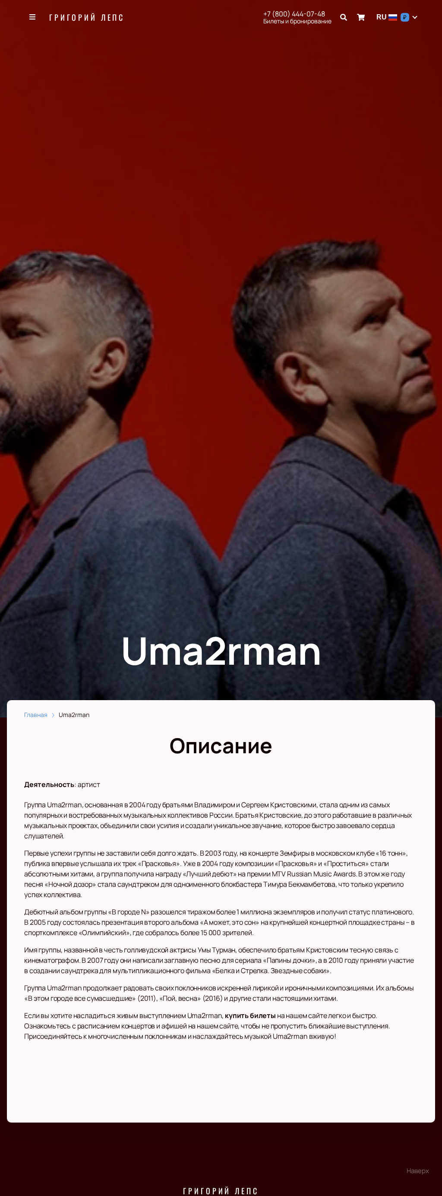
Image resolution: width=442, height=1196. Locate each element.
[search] (343, 17)
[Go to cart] (360, 17)
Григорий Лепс (87, 17)
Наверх (418, 1170)
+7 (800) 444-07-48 (294, 14)
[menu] (32, 17)
